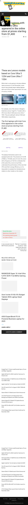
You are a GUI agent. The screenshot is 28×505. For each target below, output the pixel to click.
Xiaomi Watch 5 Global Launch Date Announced (13, 392)
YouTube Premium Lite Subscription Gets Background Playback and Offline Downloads (13, 396)
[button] (2, 14)
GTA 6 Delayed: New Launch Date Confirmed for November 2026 (13, 411)
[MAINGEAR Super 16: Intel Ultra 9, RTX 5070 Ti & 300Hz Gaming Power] (14, 266)
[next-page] (3, 324)
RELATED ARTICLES (8, 258)
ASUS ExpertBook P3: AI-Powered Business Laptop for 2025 (13, 319)
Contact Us (14, 500)
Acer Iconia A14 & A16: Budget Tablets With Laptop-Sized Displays (13, 297)
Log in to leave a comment (14, 332)
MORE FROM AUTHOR (9, 260)
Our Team (5, 498)
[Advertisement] (14, 53)
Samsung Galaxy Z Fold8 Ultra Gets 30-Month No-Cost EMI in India (14, 379)
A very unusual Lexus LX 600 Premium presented (8, 244)
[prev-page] (2, 324)
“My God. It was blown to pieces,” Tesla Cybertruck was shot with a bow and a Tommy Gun (20, 247)
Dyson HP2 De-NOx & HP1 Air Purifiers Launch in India (13, 406)
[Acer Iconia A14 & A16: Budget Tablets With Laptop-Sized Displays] (14, 286)
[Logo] (5, 26)
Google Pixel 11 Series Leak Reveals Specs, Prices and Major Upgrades (14, 370)
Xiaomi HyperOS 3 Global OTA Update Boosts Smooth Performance (13, 401)
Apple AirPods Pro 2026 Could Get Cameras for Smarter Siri (13, 374)
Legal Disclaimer (12, 498)
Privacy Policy (21, 498)
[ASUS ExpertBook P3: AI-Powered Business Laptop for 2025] (14, 307)
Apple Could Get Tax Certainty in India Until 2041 (13, 384)
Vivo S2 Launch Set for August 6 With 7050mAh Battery (13, 388)
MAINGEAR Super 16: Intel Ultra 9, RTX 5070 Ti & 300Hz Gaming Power (14, 276)
